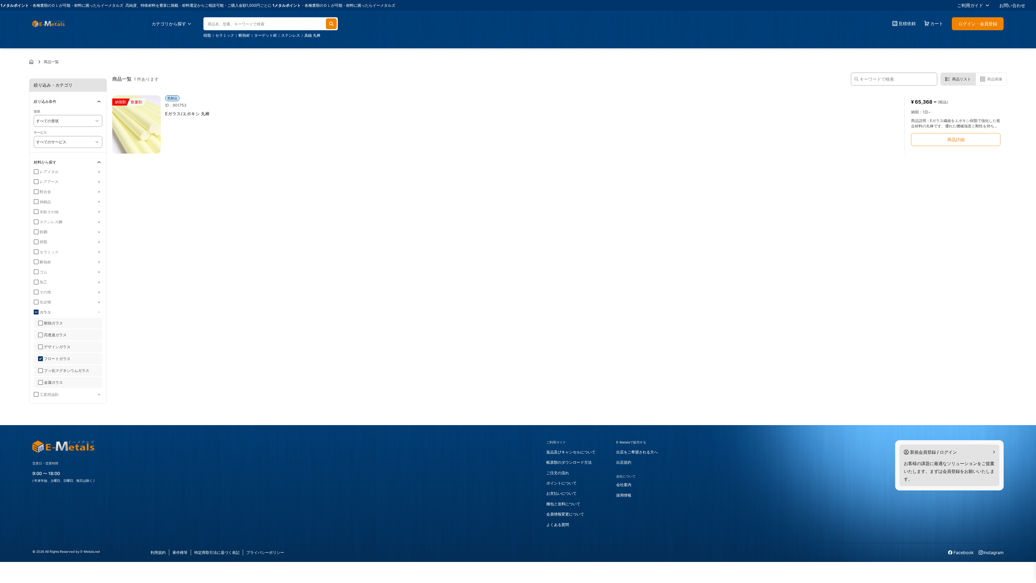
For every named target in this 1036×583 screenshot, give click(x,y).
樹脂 (207, 35)
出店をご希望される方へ (637, 452)
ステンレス (290, 35)
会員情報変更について (565, 514)
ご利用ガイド (970, 5)
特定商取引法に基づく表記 (217, 552)
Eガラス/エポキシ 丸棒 (187, 113)
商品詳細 (956, 139)
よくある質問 (557, 524)
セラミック (224, 35)
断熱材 (244, 35)
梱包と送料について (563, 503)
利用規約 (158, 552)
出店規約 (623, 462)
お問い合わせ (1012, 5)
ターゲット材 (265, 35)
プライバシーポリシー (265, 552)
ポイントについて (561, 483)
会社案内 (623, 484)
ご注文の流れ (557, 472)
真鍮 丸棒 (312, 35)
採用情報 (623, 495)
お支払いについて (561, 493)
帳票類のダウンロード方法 (569, 462)
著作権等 (180, 552)
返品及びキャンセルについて (570, 452)
